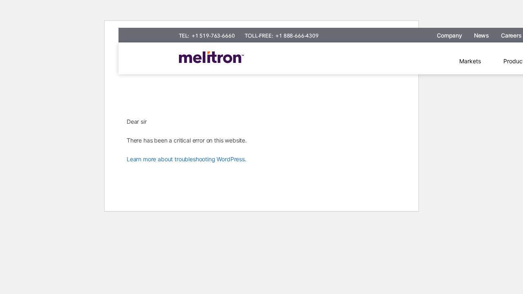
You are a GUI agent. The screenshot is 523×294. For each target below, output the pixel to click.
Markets (470, 61)
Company (449, 35)
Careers (511, 35)
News (481, 35)
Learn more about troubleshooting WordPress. (186, 159)
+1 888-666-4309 (296, 36)
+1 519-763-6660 (213, 36)
